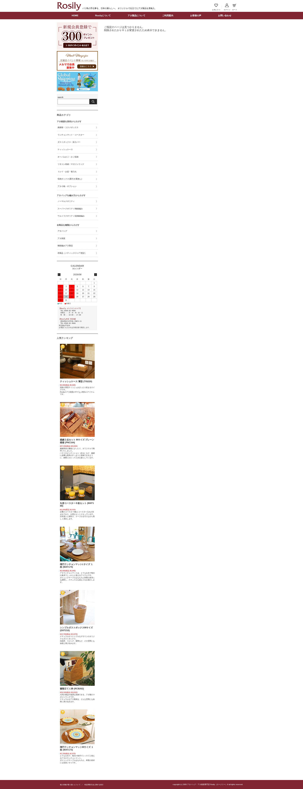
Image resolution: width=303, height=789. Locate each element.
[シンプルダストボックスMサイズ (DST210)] (77, 607)
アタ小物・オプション (67, 186)
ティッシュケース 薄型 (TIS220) (76, 381)
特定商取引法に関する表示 (93, 785)
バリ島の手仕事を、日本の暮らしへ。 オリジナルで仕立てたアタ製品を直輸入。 (119, 8)
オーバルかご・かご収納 (68, 157)
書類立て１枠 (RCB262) (72, 688)
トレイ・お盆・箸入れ (67, 171)
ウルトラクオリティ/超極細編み (71, 216)
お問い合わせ (224, 15)
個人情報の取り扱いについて (70, 785)
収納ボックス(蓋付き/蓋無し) (70, 179)
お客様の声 (195, 15)
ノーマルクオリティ (66, 201)
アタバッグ (62, 231)
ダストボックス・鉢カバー (69, 142)
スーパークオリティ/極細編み (70, 209)
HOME (75, 15)
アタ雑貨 (61, 238)
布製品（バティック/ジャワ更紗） (72, 253)
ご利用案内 (167, 15)
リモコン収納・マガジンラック (71, 164)
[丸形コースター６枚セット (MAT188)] (77, 483)
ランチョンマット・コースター (71, 135)
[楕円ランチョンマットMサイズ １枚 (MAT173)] (77, 726)
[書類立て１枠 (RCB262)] (77, 668)
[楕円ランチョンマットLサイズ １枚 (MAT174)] (77, 544)
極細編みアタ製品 (65, 246)
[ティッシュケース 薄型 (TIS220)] (77, 361)
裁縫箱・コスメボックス (68, 127)
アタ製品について (136, 15)
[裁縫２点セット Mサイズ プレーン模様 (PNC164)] (77, 419)
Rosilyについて (103, 15)
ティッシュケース (65, 149)
